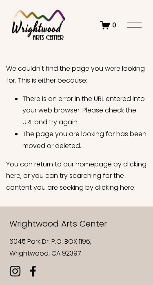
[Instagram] (15, 271)
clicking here (114, 187)
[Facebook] (33, 271)
